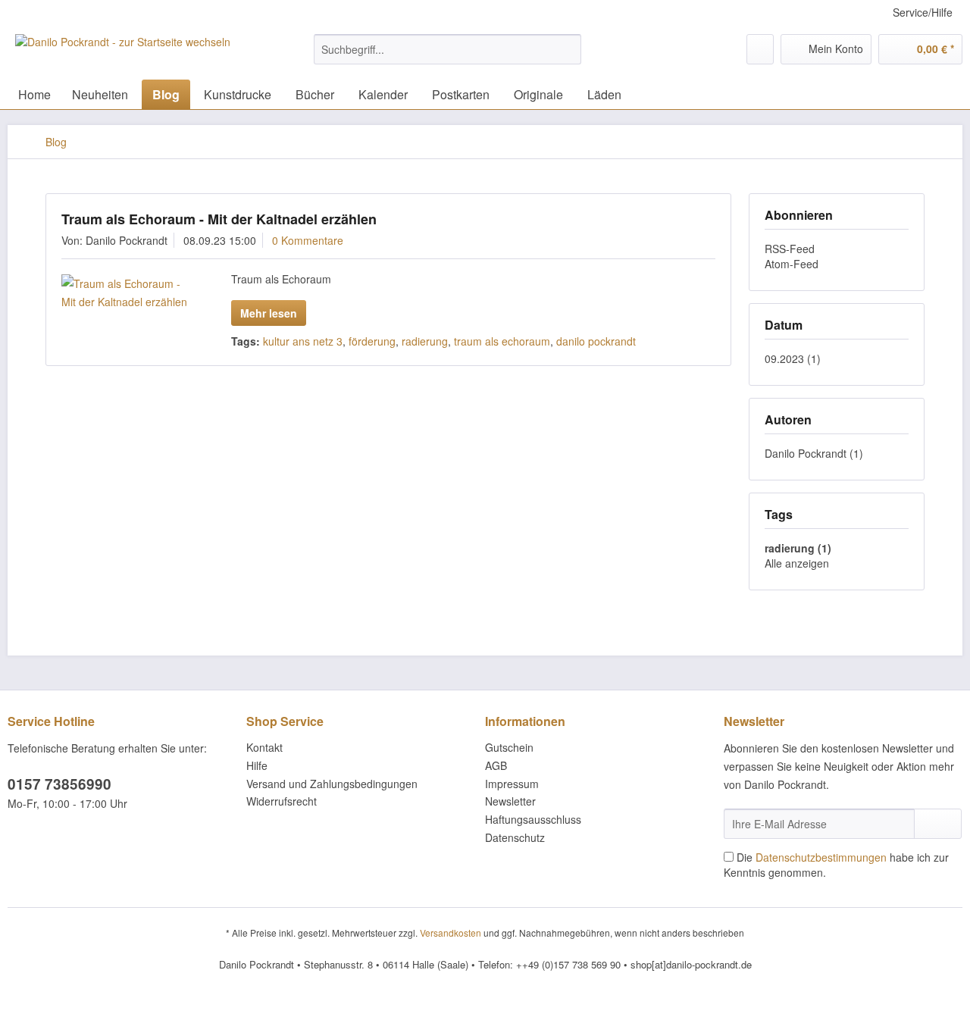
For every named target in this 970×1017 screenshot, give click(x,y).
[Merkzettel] (760, 49)
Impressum (512, 783)
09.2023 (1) (793, 358)
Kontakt (264, 747)
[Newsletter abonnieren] (938, 824)
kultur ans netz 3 (303, 341)
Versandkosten (450, 932)
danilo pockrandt (596, 341)
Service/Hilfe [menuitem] (923, 12)
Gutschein (509, 747)
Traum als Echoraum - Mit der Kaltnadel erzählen (219, 219)
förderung (372, 341)
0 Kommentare (307, 240)
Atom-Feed (791, 263)
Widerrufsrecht (281, 801)
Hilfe (257, 765)
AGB (496, 765)
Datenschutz (515, 837)
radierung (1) (798, 547)
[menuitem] (447, 57)
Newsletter (510, 801)
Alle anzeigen (797, 563)
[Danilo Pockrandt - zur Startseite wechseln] (122, 53)
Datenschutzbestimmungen (821, 857)
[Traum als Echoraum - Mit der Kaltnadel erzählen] (126, 292)
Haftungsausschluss (533, 819)
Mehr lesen (268, 313)
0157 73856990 (59, 784)
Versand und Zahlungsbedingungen (332, 783)
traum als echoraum (502, 341)
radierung (425, 341)
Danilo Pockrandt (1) (814, 453)
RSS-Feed (790, 248)
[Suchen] (567, 49)
